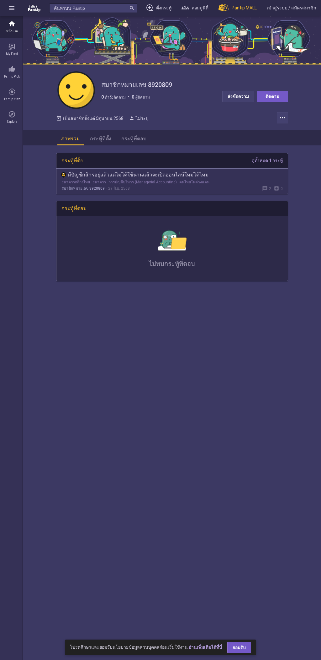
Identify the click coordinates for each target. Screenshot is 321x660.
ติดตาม (272, 96)
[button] (11, 8)
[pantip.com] (34, 8)
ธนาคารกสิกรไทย (75, 182)
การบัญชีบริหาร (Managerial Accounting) (142, 182)
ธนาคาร (99, 182)
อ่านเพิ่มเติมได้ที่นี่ (205, 647)
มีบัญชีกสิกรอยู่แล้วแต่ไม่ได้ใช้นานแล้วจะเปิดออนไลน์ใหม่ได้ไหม (138, 175)
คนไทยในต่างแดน (194, 182)
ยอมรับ (239, 647)
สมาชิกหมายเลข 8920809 (83, 188)
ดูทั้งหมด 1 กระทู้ (267, 160)
